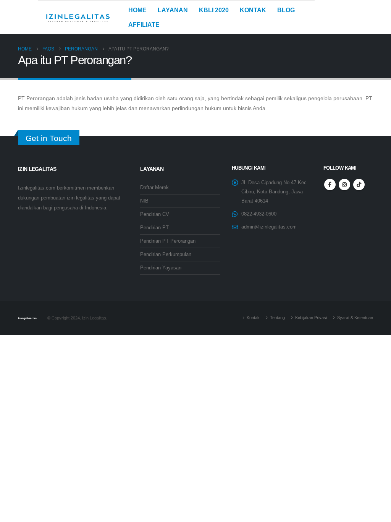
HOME (137, 10)
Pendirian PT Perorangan (168, 241)
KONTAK (253, 10)
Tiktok (359, 184)
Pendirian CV (154, 214)
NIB (144, 201)
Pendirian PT (154, 227)
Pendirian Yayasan (160, 268)
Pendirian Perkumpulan (165, 254)
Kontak (253, 317)
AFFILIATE (144, 24)
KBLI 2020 (214, 10)
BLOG (286, 10)
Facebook (330, 184)
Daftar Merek (154, 187)
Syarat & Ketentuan (355, 317)
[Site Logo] (77, 17)
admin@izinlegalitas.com (269, 227)
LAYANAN (173, 10)
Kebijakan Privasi (311, 317)
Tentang (277, 317)
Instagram (344, 184)
